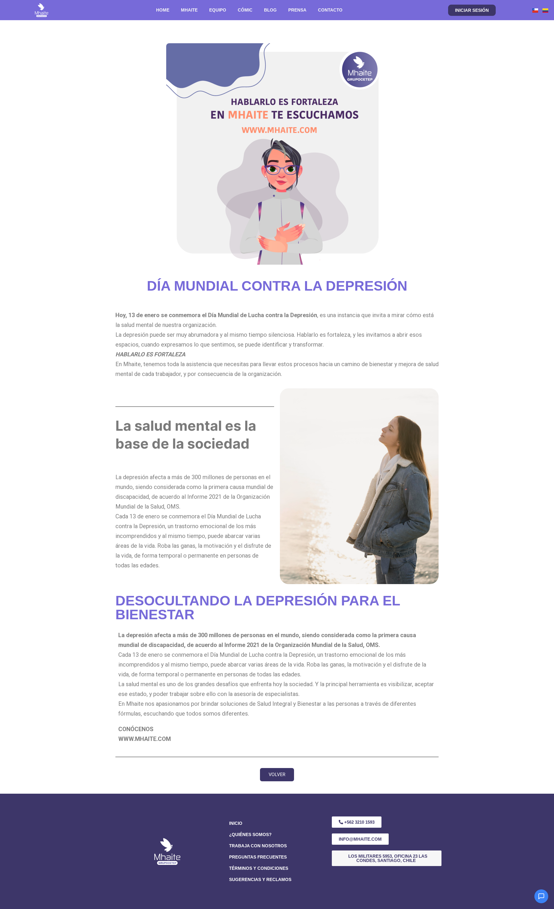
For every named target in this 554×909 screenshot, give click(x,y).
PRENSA (297, 9)
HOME (162, 9)
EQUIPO (217, 9)
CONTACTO (330, 9)
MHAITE (189, 9)
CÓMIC (245, 9)
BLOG (270, 9)
